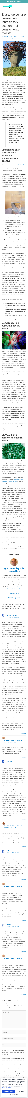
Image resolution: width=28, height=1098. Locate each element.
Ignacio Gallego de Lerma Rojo (13, 740)
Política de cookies (6, 1087)
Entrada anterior (14, 593)
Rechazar (21, 1091)
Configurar (14, 1094)
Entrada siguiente (14, 598)
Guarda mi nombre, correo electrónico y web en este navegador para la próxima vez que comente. (13, 1052)
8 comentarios (18, 38)
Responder (23, 733)
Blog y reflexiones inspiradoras (10, 36)
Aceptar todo (8, 1091)
